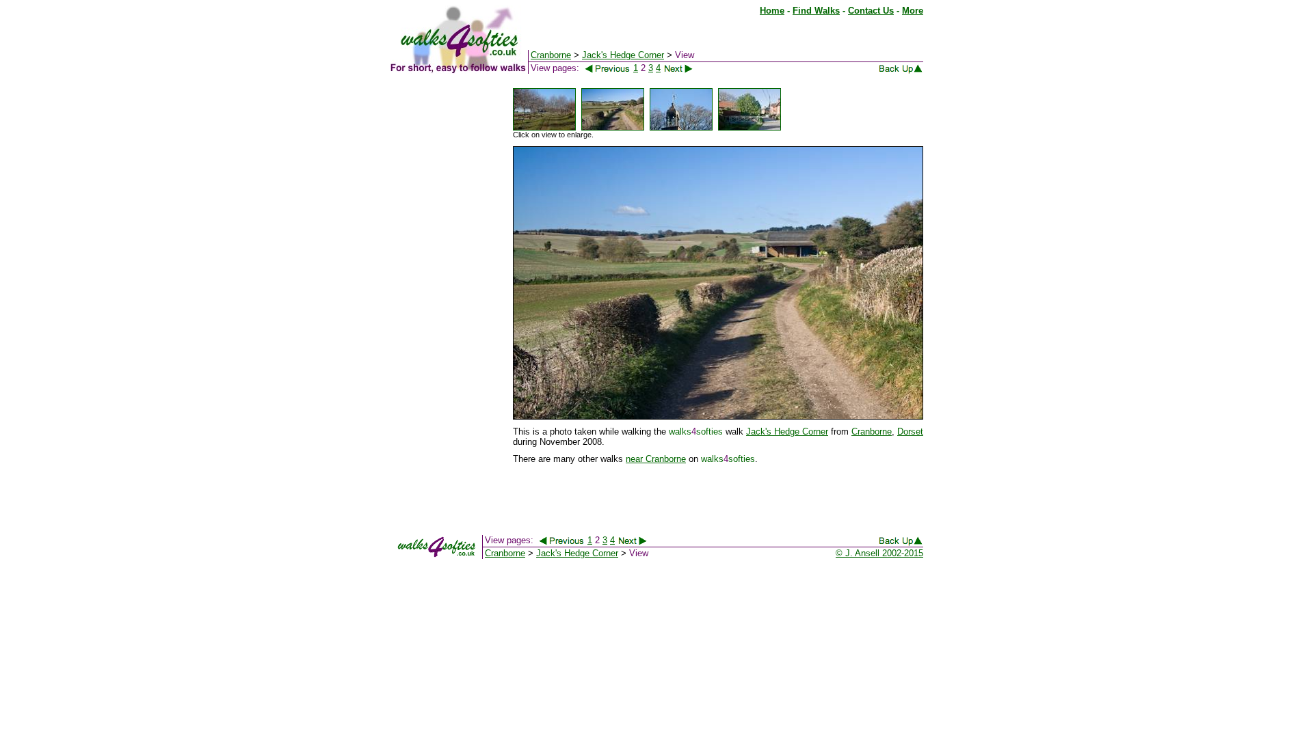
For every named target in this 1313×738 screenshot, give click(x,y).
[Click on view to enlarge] (544, 127)
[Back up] (900, 71)
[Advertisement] (444, 292)
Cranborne (871, 431)
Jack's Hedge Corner (787, 431)
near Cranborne (656, 459)
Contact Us (871, 10)
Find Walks (816, 10)
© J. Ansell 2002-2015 (879, 553)
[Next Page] (686, 68)
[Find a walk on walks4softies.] (527, 71)
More (912, 10)
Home (772, 10)
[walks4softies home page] (458, 71)
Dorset (910, 431)
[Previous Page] (607, 68)
